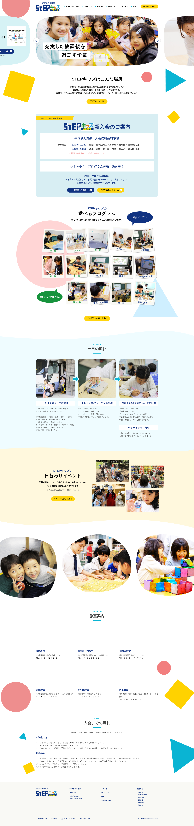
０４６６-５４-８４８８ (48, 697)
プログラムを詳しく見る (97, 318)
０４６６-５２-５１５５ (48, 658)
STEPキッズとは (72, 6)
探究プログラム (74, 796)
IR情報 (73, 819)
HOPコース (112, 6)
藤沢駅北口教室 (142, 795)
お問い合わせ (150, 6)
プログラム (88, 6)
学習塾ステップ (42, 819)
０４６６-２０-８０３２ (90, 658)
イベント (100, 6)
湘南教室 (140, 792)
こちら (55, 743)
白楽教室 (140, 805)
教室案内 (124, 6)
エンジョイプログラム (76, 799)
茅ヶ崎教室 (141, 802)
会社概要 (64, 819)
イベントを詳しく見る (63, 499)
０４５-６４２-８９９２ (132, 700)
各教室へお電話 (79, 190)
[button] (157, 40)
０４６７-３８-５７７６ (90, 697)
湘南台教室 (141, 797)
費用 (134, 6)
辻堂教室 (140, 800)
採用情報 (54, 819)
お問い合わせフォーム (110, 190)
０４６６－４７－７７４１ (133, 658)
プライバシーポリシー (86, 819)
